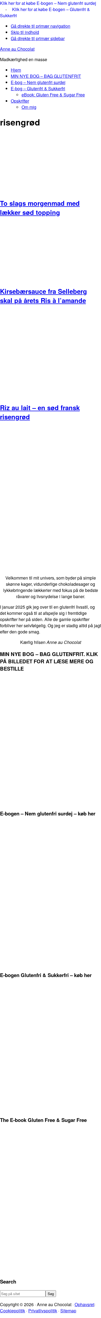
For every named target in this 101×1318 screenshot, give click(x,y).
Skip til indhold (25, 32)
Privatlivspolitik (42, 1310)
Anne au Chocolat (17, 49)
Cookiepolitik (12, 1310)
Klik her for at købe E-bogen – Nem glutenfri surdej (48, 3)
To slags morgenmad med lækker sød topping (40, 207)
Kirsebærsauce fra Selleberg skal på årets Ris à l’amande (43, 296)
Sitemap (68, 1310)
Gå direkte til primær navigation (40, 26)
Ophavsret (84, 1304)
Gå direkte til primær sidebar (38, 38)
